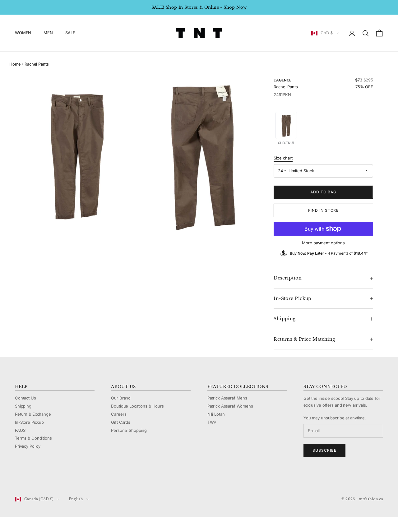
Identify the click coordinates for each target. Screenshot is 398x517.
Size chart (283, 157)
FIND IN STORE (323, 210)
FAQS (20, 430)
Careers (118, 414)
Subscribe (324, 450)
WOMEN (23, 32)
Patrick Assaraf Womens (230, 406)
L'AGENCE (282, 80)
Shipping (23, 406)
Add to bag (323, 192)
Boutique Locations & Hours (137, 406)
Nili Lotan (216, 414)
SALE (70, 32)
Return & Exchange (33, 414)
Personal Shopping (129, 430)
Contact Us (25, 397)
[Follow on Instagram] (34, 478)
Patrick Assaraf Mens (227, 397)
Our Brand (121, 397)
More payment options (323, 242)
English (76, 499)
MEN (48, 32)
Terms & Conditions (33, 438)
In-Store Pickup (29, 422)
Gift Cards (120, 422)
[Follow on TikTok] (66, 478)
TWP (211, 422)
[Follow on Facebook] (18, 478)
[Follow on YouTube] (50, 478)
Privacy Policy (27, 446)
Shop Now (235, 7)
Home (15, 64)
